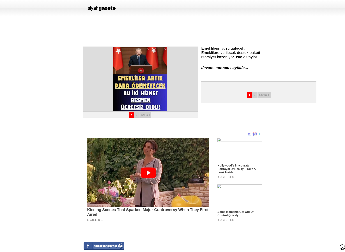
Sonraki (145, 115)
